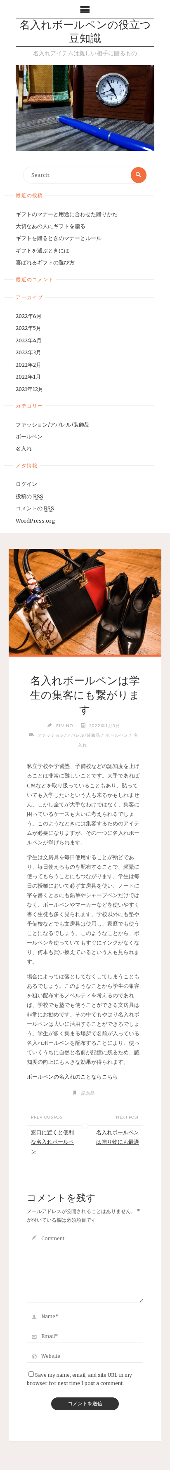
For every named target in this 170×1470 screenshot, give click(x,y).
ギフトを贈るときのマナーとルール (59, 238)
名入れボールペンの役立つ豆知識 (85, 33)
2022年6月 (29, 316)
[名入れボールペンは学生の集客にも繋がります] (85, 602)
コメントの (35, 508)
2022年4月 (29, 340)
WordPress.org (35, 520)
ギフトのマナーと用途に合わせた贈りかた (67, 214)
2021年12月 (29, 389)
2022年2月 (28, 364)
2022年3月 (28, 352)
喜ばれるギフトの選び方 (45, 262)
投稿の (29, 496)
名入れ (24, 448)
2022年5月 (28, 328)
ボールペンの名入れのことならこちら (72, 1076)
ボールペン (29, 436)
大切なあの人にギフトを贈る (50, 226)
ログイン (26, 484)
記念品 (88, 1093)
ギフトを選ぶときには (42, 250)
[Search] (138, 175)
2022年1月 (28, 376)
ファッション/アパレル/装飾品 (53, 424)
